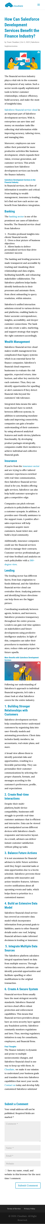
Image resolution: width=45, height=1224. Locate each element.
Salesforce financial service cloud (21, 109)
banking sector (16, 216)
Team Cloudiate (13, 42)
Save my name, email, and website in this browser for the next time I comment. (22, 1174)
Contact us (10, 1085)
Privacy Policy (29, 1209)
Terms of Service (14, 1209)
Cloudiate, (10, 1069)
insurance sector (31, 466)
